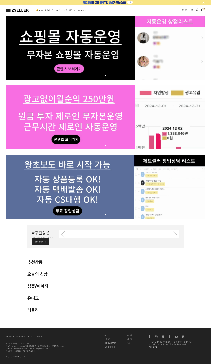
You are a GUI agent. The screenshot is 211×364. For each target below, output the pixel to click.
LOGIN (184, 10)
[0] (202, 10)
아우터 (47, 10)
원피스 (57, 10)
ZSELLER (20, 10)
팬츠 (70, 10)
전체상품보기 (40, 242)
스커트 (64, 10)
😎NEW (39, 10)
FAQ (128, 343)
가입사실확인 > (154, 347)
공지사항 (129, 335)
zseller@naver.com (40, 348)
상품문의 (129, 339)
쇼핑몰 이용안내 (110, 347)
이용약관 (107, 339)
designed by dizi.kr (40, 357)
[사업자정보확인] (30, 346)
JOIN (192, 10)
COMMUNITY (80, 10)
